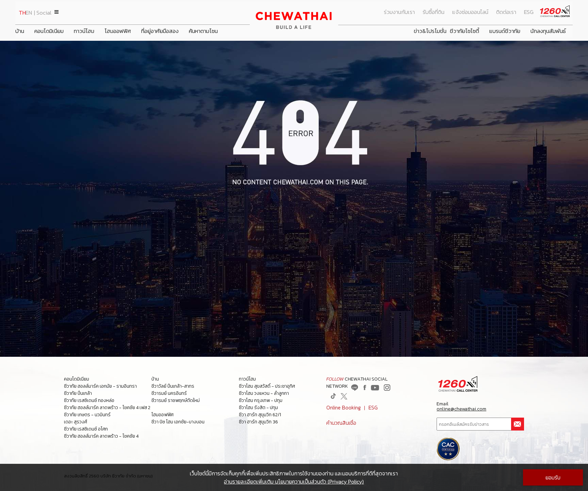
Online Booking (343, 407)
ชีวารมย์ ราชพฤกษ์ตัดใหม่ (175, 400)
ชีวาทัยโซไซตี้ (464, 31)
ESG (529, 12)
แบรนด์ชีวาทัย (504, 31)
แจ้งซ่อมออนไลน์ (470, 12)
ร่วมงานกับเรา (399, 12)
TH (22, 12)
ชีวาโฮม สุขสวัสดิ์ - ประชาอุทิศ (267, 386)
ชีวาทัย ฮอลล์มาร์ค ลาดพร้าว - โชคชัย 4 (101, 436)
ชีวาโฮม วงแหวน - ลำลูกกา (264, 393)
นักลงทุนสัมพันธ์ (548, 31)
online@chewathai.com (461, 409)
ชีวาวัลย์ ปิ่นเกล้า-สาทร (172, 386)
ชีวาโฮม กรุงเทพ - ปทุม (260, 400)
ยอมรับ (552, 477)
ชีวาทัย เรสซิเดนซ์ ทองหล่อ (89, 400)
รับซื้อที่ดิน (433, 12)
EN (29, 12)
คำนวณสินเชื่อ (341, 423)
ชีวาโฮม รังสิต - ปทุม (258, 407)
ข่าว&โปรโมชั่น (430, 31)
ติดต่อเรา (506, 12)
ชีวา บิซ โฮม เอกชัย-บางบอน (178, 421)
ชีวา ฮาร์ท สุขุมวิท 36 (258, 421)
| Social (42, 12)
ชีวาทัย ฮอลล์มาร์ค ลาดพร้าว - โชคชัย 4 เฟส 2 (107, 407)
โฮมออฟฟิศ (117, 31)
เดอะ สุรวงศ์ (75, 421)
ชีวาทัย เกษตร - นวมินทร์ (87, 414)
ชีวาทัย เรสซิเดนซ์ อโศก (86, 429)
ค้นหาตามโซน (203, 31)
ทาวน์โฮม (84, 31)
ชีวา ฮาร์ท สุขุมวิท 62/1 (260, 414)
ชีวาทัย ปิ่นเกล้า (78, 393)
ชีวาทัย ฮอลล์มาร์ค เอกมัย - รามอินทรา (100, 386)
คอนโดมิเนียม (49, 31)
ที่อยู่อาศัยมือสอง (160, 31)
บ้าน (19, 31)
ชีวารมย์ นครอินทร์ (169, 393)
